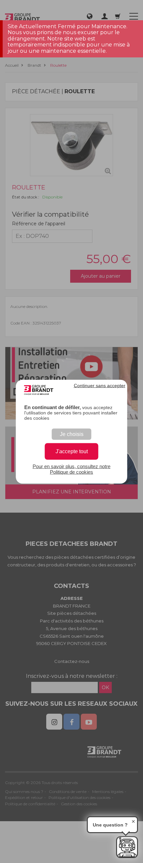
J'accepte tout (72, 451)
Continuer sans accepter (99, 385)
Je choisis (71, 434)
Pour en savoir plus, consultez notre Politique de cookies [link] (71, 468)
